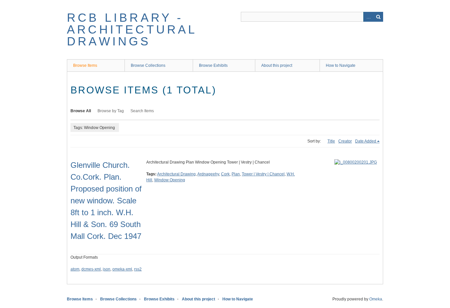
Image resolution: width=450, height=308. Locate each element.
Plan (236, 174)
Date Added (365, 141)
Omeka (375, 299)
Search (378, 17)
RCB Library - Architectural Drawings (132, 29)
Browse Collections (148, 65)
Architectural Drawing (176, 174)
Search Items (142, 111)
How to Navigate (340, 65)
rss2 (138, 269)
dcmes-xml (91, 269)
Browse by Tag (111, 111)
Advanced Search (368, 17)
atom (74, 269)
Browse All (80, 111)
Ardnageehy (208, 174)
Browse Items (85, 65)
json (106, 269)
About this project (276, 65)
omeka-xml (122, 269)
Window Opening (169, 180)
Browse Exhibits (213, 65)
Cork (225, 174)
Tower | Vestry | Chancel (263, 174)
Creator (345, 141)
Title (331, 141)
